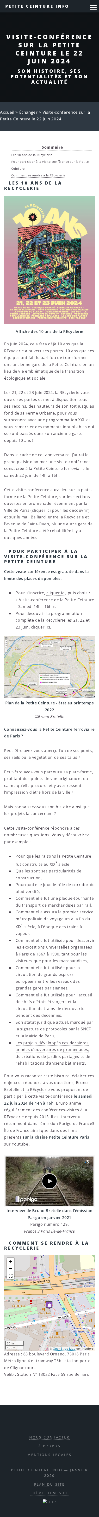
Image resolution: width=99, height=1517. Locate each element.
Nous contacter (49, 1437)
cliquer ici (55, 593)
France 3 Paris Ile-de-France (49, 1231)
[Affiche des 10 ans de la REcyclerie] (49, 260)
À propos (49, 1446)
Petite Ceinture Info (37, 6)
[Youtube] (65, 1422)
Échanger (29, 112)
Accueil (7, 112)
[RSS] (32, 1422)
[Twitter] (54, 1422)
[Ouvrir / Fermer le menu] (93, 7)
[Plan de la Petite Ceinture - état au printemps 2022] (49, 667)
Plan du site (49, 1484)
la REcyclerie (37, 1089)
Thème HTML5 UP (49, 1493)
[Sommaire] (6, 183)
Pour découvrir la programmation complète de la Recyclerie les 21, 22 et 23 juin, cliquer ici (53, 620)
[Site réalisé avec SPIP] (49, 1502)
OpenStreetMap (64, 1348)
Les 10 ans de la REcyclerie (32, 155)
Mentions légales (49, 1454)
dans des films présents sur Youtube (46, 1137)
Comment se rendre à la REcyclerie (38, 175)
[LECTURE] (49, 1181)
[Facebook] (43, 1422)
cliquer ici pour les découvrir (60, 510)
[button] (49, 1305)
